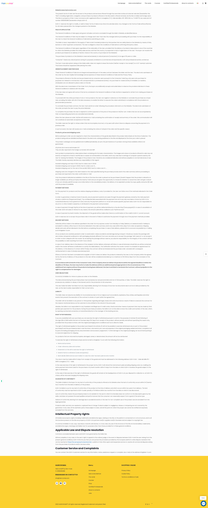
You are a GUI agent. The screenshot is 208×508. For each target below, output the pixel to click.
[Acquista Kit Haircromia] (206, 254)
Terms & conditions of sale (130, 477)
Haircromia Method (95, 474)
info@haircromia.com (62, 478)
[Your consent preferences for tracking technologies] (1, 381)
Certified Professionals (96, 487)
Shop (90, 483)
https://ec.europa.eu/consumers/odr (80, 442)
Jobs (90, 493)
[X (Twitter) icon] (147, 504)
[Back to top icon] (152, 503)
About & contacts (94, 490)
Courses (91, 480)
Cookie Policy (126, 474)
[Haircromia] (7, 3)
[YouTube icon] (149, 504)
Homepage (92, 470)
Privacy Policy (126, 470)
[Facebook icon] (145, 504)
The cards (92, 477)
